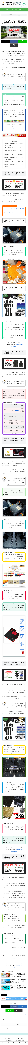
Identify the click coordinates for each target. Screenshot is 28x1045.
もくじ (12, 141)
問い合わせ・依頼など (20, 1040)
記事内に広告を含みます (14, 15)
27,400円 (16, 410)
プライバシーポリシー (7, 1040)
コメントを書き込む (14, 1024)
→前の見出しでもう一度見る (9, 951)
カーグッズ (5, 994)
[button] (14, 45)
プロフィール (7, 1038)
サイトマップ (21, 1038)
